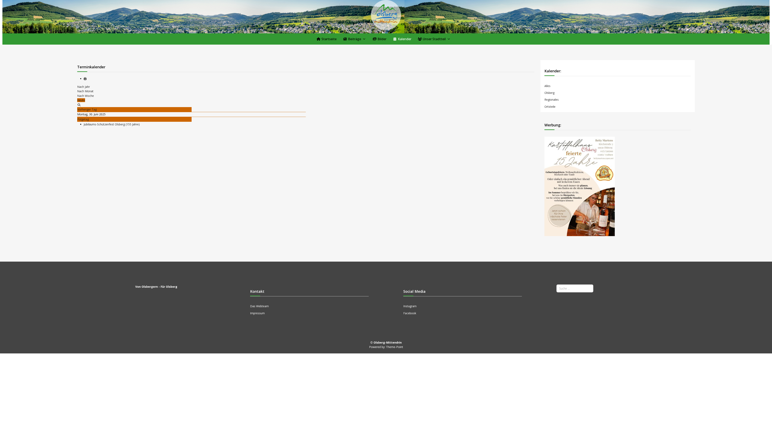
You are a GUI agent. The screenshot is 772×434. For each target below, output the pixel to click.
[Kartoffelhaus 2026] (579, 186)
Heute (81, 100)
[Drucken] (85, 79)
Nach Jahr (83, 87)
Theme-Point (394, 347)
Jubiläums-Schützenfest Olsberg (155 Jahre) (112, 124)
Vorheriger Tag (87, 109)
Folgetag (83, 119)
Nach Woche (85, 96)
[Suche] (79, 105)
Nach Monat (85, 91)
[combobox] (574, 288)
